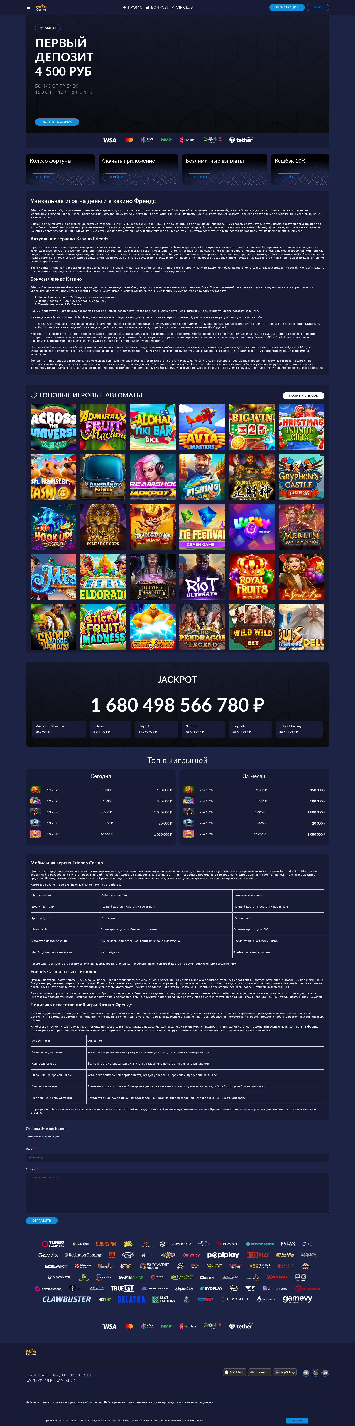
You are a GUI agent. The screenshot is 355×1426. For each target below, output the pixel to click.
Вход (317, 7)
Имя (29, 1149)
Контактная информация (51, 1381)
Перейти (43, 177)
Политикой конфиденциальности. (183, 1420)
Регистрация (287, 7)
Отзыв (30, 1169)
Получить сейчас (57, 121)
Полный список (303, 395)
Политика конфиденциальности (58, 1375)
